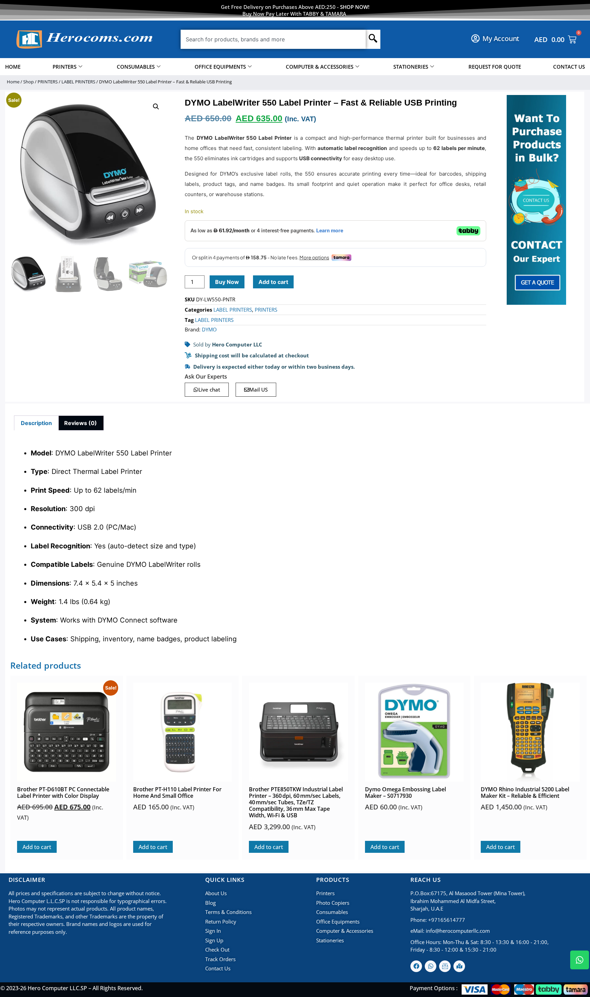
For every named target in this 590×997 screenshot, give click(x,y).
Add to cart (273, 281)
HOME (12, 66)
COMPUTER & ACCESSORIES (319, 66)
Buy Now (227, 281)
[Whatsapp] (430, 966)
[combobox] (273, 39)
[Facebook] (416, 966)
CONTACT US (569, 66)
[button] (156, 106)
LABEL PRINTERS (78, 82)
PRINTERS (64, 66)
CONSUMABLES (136, 66)
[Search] (373, 39)
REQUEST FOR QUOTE (494, 66)
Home (13, 82)
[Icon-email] (445, 966)
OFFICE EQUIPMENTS (220, 66)
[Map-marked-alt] (459, 966)
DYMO (209, 329)
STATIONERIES (410, 66)
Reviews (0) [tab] (80, 423)
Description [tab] (36, 423)
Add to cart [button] (37, 847)
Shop (28, 82)
